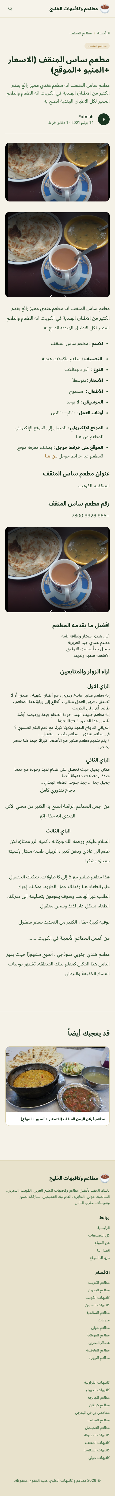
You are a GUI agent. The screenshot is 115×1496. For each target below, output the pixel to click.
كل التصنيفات (99, 1235)
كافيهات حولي (99, 1457)
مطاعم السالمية (98, 1312)
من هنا (52, 456)
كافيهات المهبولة (97, 1435)
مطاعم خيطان (99, 1405)
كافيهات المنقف (97, 1442)
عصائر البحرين (99, 1342)
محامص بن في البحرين (92, 1412)
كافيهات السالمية (97, 1450)
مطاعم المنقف (81, 33)
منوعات (104, 1320)
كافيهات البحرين (97, 1305)
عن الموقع (102, 1242)
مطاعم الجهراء (99, 1357)
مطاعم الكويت (99, 1282)
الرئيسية (103, 33)
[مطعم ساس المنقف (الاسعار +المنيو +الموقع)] (57, 254)
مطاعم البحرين (99, 1290)
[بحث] (10, 8)
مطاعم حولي (100, 1327)
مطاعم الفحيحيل (97, 1427)
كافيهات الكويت (98, 1297)
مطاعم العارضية (98, 1350)
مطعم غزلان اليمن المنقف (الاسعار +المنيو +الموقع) (63, 1118)
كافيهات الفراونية (97, 1382)
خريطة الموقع (100, 1257)
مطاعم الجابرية (99, 1397)
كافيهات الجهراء (98, 1389)
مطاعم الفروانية (98, 1335)
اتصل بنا (103, 1250)
